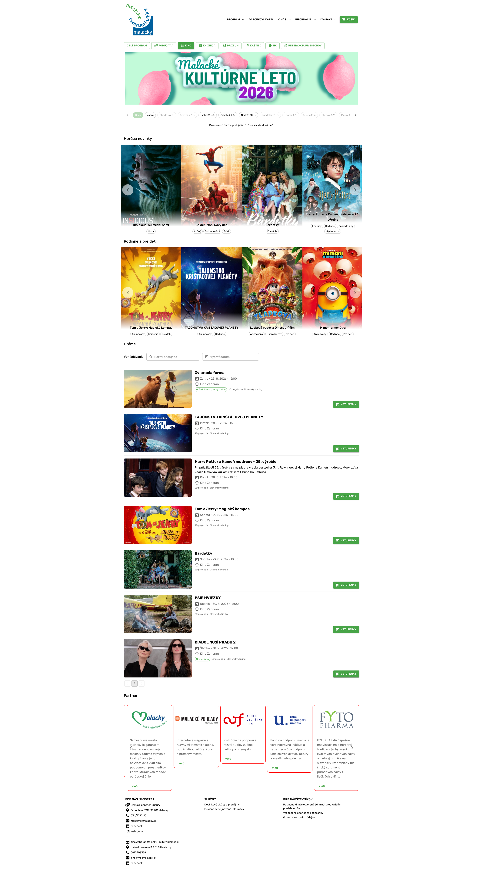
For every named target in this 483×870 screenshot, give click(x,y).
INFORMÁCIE (303, 19)
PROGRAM (233, 19)
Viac (135, 786)
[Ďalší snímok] (355, 190)
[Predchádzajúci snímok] (127, 190)
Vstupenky (348, 404)
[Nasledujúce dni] (355, 115)
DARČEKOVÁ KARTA (261, 19)
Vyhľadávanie (133, 356)
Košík (351, 19)
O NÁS (282, 19)
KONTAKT (326, 19)
